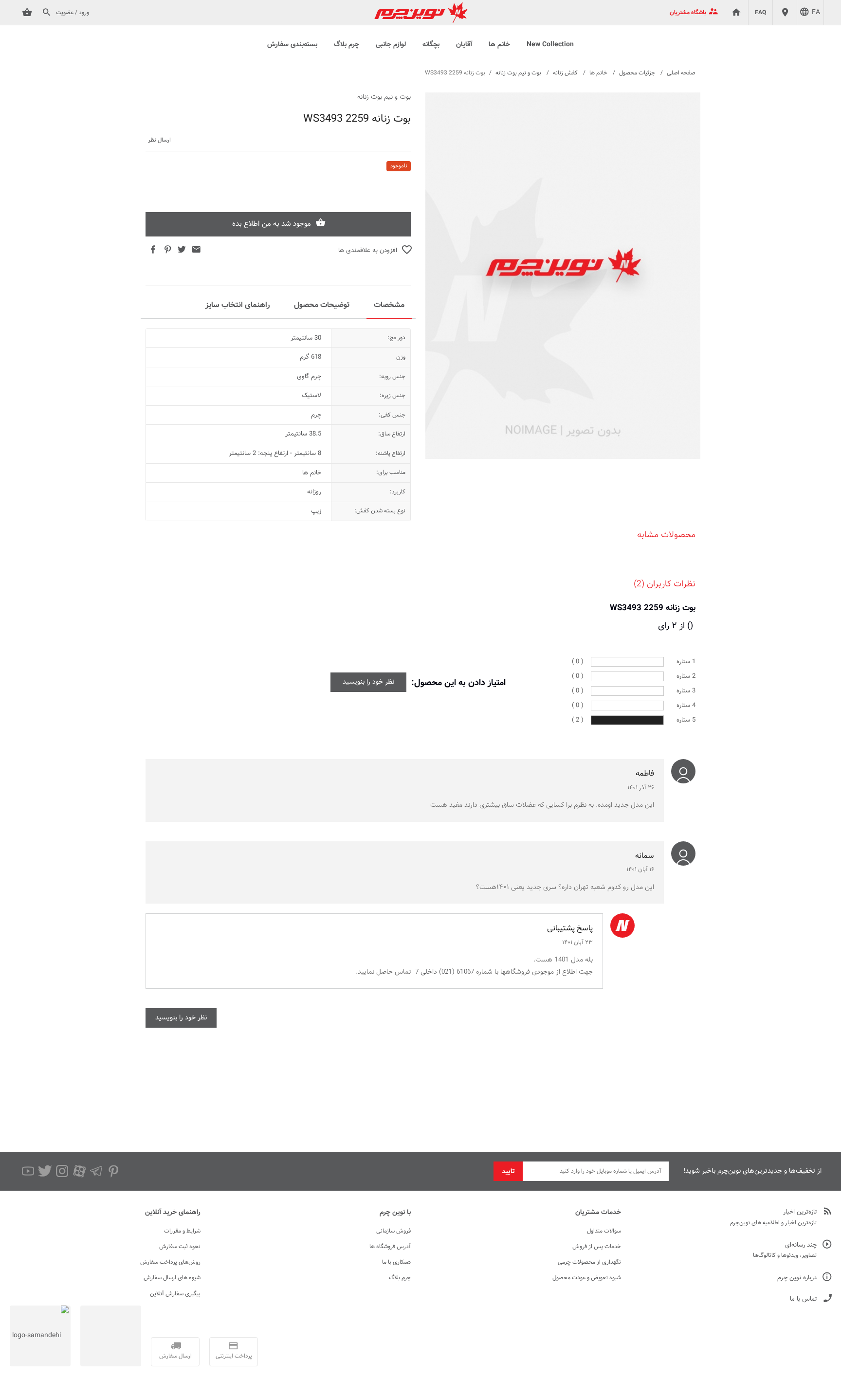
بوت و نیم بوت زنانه (518, 73)
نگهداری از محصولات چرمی (589, 1262)
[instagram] (62, 1171)
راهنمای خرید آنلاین (173, 1212)
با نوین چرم (395, 1212)
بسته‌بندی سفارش (292, 44)
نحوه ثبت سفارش (180, 1246)
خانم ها (499, 44)
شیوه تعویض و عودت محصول (586, 1277)
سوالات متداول (604, 1231)
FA (816, 12)
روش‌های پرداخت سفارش (170, 1262)
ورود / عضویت (72, 12)
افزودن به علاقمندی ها (367, 250)
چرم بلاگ (346, 44)
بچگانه (430, 44)
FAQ (760, 12)
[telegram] (96, 1171)
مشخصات (389, 305)
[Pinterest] (113, 1171)
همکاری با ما (396, 1262)
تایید (508, 1171)
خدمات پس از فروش (596, 1246)
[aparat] (79, 1171)
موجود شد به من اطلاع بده (271, 224)
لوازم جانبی (391, 44)
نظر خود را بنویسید (368, 682)
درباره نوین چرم (797, 1278)
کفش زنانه (565, 73)
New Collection (550, 44)
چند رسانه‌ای (801, 1245)
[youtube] (28, 1171)
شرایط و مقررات (182, 1231)
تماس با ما (803, 1299)
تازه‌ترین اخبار (800, 1212)
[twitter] (45, 1171)
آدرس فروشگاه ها (390, 1246)
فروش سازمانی (393, 1231)
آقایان (464, 44)
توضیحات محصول (321, 305)
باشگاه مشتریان (688, 12)
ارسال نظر (159, 140)
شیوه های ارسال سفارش (172, 1277)
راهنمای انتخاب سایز (237, 305)
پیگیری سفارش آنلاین (175, 1293)
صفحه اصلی (681, 73)
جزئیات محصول (637, 73)
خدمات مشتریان (598, 1212)
